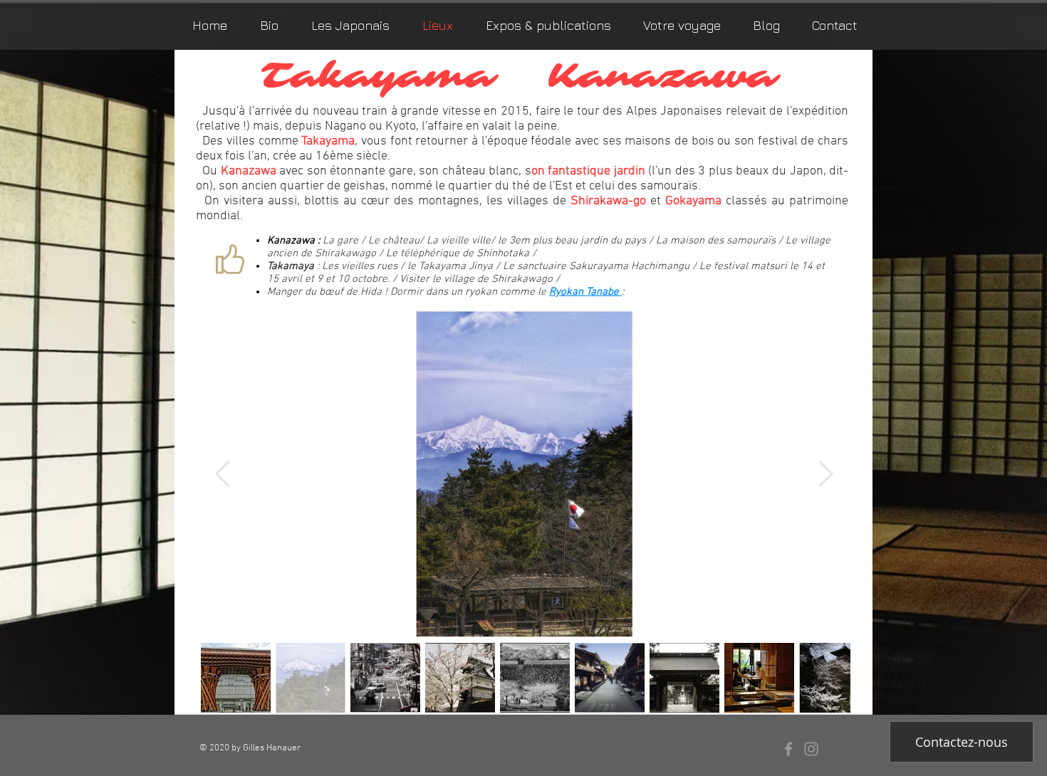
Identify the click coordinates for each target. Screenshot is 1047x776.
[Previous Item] (222, 474)
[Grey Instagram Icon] (811, 749)
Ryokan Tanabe (585, 291)
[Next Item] (826, 474)
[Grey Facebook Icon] (788, 749)
